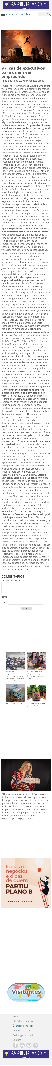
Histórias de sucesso (23, 1021)
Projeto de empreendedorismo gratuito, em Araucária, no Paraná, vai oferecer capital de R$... (15, 676)
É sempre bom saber (23, 1025)
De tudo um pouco (22, 1030)
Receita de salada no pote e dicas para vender (15, 704)
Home (16, 1016)
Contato (17, 1039)
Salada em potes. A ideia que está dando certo (36, 704)
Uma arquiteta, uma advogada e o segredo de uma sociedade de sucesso (35, 675)
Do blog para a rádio (23, 1035)
